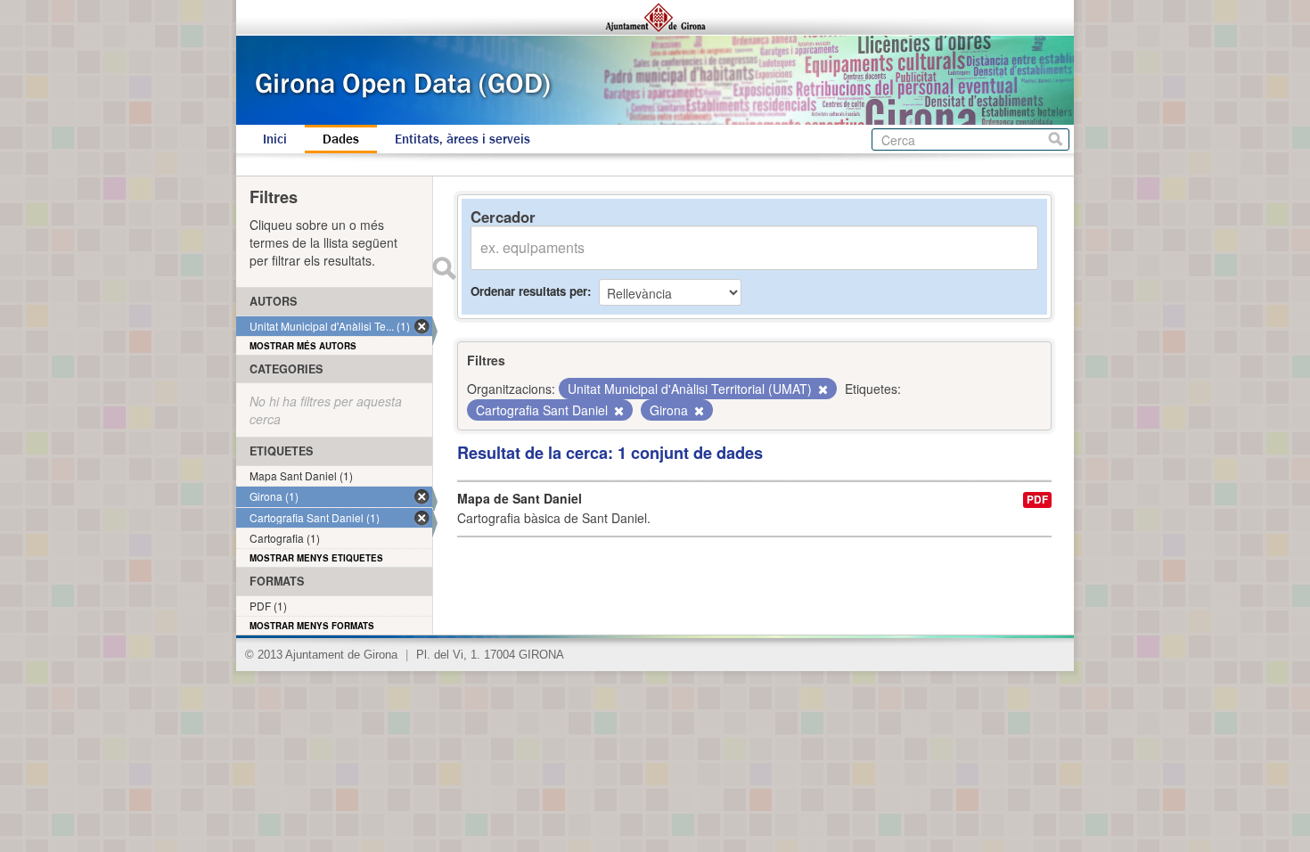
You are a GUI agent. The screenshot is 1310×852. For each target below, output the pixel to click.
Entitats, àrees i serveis (462, 139)
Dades (341, 139)
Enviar (443, 268)
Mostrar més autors (303, 346)
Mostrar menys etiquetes (316, 558)
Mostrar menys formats (312, 625)
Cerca (1055, 139)
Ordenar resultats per (529, 291)
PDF (1037, 499)
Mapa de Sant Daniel (519, 498)
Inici (275, 139)
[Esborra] (821, 389)
